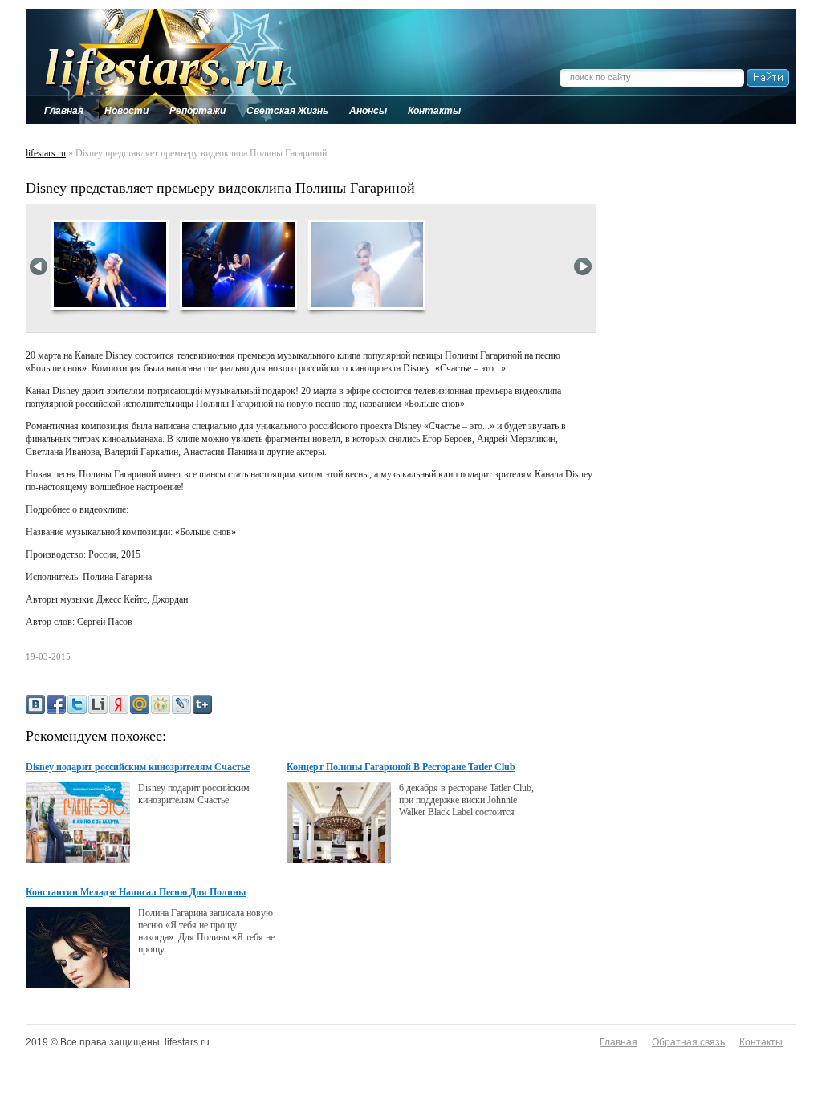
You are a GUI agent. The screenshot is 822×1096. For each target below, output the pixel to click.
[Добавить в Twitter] (77, 704)
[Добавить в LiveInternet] (98, 704)
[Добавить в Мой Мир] (139, 704)
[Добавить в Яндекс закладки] (118, 704)
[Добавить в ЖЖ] (181, 704)
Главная (618, 1042)
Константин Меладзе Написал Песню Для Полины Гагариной (136, 893)
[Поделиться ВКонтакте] (35, 704)
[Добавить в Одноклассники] (160, 704)
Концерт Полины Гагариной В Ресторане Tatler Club (401, 767)
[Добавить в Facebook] (56, 704)
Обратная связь (688, 1042)
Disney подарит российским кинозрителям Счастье (138, 767)
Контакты (761, 1042)
